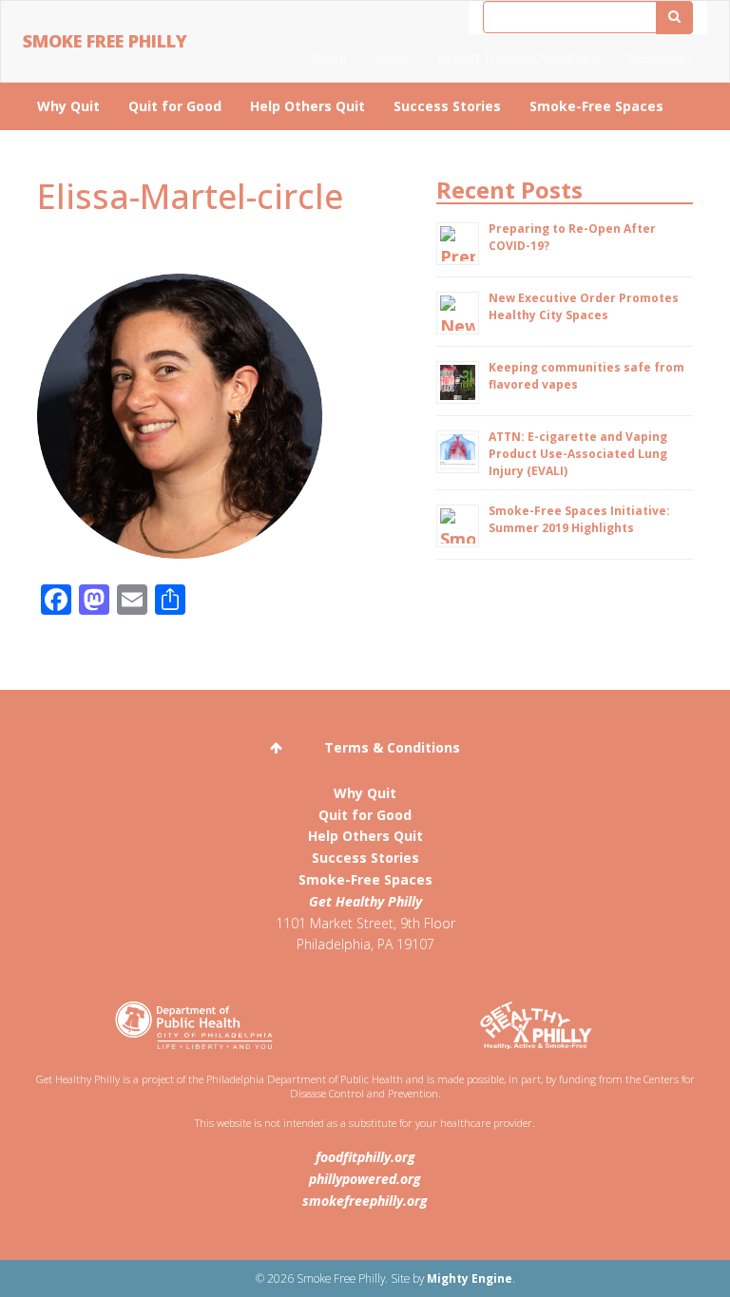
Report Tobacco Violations (519, 57)
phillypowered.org (365, 1179)
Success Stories (447, 106)
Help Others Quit (307, 106)
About (329, 57)
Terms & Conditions (392, 747)
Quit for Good (174, 106)
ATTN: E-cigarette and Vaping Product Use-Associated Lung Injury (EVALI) (578, 454)
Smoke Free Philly (105, 40)
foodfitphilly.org (365, 1157)
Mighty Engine (469, 1278)
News (393, 57)
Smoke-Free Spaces (596, 106)
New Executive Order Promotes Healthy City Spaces (584, 306)
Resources (661, 57)
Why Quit (68, 106)
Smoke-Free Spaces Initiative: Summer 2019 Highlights (579, 519)
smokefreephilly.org (365, 1201)
